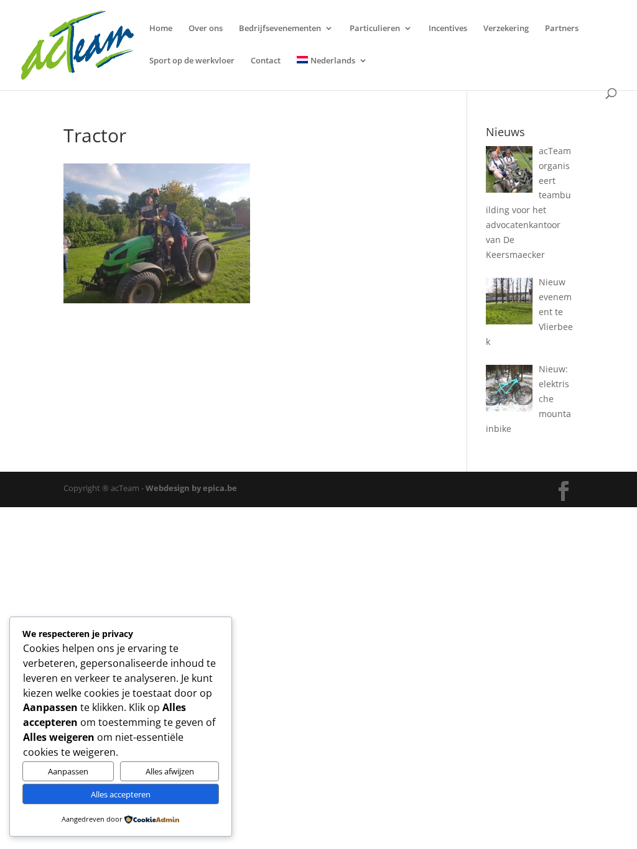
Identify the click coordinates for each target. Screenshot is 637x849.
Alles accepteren (121, 794)
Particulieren (375, 29)
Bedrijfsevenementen (280, 29)
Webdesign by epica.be (191, 487)
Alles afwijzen (170, 771)
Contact (266, 61)
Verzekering (506, 29)
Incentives (448, 29)
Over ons (205, 29)
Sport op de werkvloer (192, 61)
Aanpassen (68, 771)
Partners (562, 29)
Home (160, 29)
